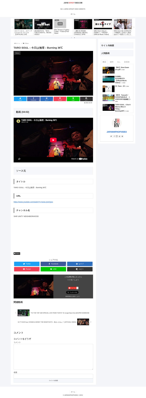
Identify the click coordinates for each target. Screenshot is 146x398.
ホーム (73, 392)
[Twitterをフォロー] (111, 136)
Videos (18, 253)
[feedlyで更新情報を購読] (122, 136)
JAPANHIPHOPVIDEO (117, 132)
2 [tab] (74, 38)
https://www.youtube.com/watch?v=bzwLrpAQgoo (33, 202)
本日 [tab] (104, 62)
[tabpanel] (23, 27)
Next (134, 27)
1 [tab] (72, 38)
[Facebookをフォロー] (114, 136)
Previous (12, 27)
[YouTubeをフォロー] (119, 136)
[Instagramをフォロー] (117, 136)
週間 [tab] (111, 62)
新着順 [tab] (127, 62)
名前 (15, 372)
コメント (17, 342)
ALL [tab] (118, 62)
